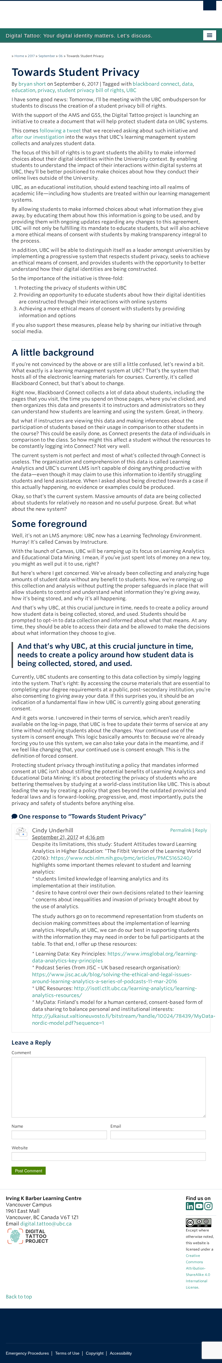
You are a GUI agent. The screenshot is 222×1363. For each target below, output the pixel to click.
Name (17, 1126)
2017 (31, 56)
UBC (131, 90)
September (46, 56)
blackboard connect (156, 84)
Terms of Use (67, 1353)
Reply (201, 830)
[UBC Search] (209, 7)
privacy (46, 90)
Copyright (94, 1353)
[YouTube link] (199, 1208)
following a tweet (60, 131)
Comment (21, 1052)
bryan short (32, 84)
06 (61, 56)
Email (115, 1126)
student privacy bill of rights (90, 90)
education (23, 90)
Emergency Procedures (27, 1353)
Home (19, 56)
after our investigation (38, 137)
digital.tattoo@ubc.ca (46, 1224)
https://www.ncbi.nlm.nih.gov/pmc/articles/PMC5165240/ (122, 858)
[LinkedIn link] (190, 1208)
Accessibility (121, 1353)
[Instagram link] (208, 1208)
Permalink (180, 830)
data (187, 84)
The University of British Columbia (95, 12)
